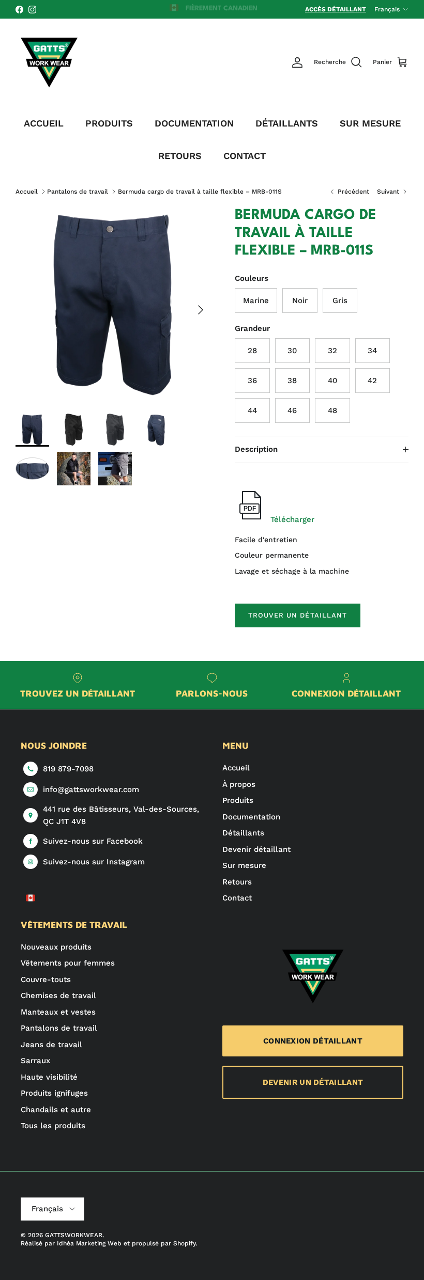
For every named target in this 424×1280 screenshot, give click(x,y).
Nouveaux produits (56, 947)
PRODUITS (109, 123)
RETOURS (180, 155)
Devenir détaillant (256, 849)
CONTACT (244, 155)
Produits (237, 800)
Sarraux (35, 1060)
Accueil (27, 191)
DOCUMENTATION (194, 123)
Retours (237, 882)
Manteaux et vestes (58, 1012)
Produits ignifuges (54, 1093)
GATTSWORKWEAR (73, 1235)
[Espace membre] (297, 62)
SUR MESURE (370, 123)
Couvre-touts (46, 979)
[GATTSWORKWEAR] (49, 62)
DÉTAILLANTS (286, 123)
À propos (238, 784)
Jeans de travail (51, 1044)
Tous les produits (53, 1125)
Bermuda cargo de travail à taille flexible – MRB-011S (200, 191)
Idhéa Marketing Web (89, 1243)
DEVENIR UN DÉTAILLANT (313, 1082)
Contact (237, 898)
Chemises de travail (58, 995)
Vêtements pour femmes (68, 963)
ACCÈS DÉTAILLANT (335, 9)
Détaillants (243, 832)
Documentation (251, 816)
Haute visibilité (49, 1077)
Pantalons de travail (77, 191)
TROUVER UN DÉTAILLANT (297, 615)
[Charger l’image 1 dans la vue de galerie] (114, 305)
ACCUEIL (44, 123)
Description (256, 449)
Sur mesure (244, 865)
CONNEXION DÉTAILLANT (312, 1041)
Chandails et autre (56, 1109)
